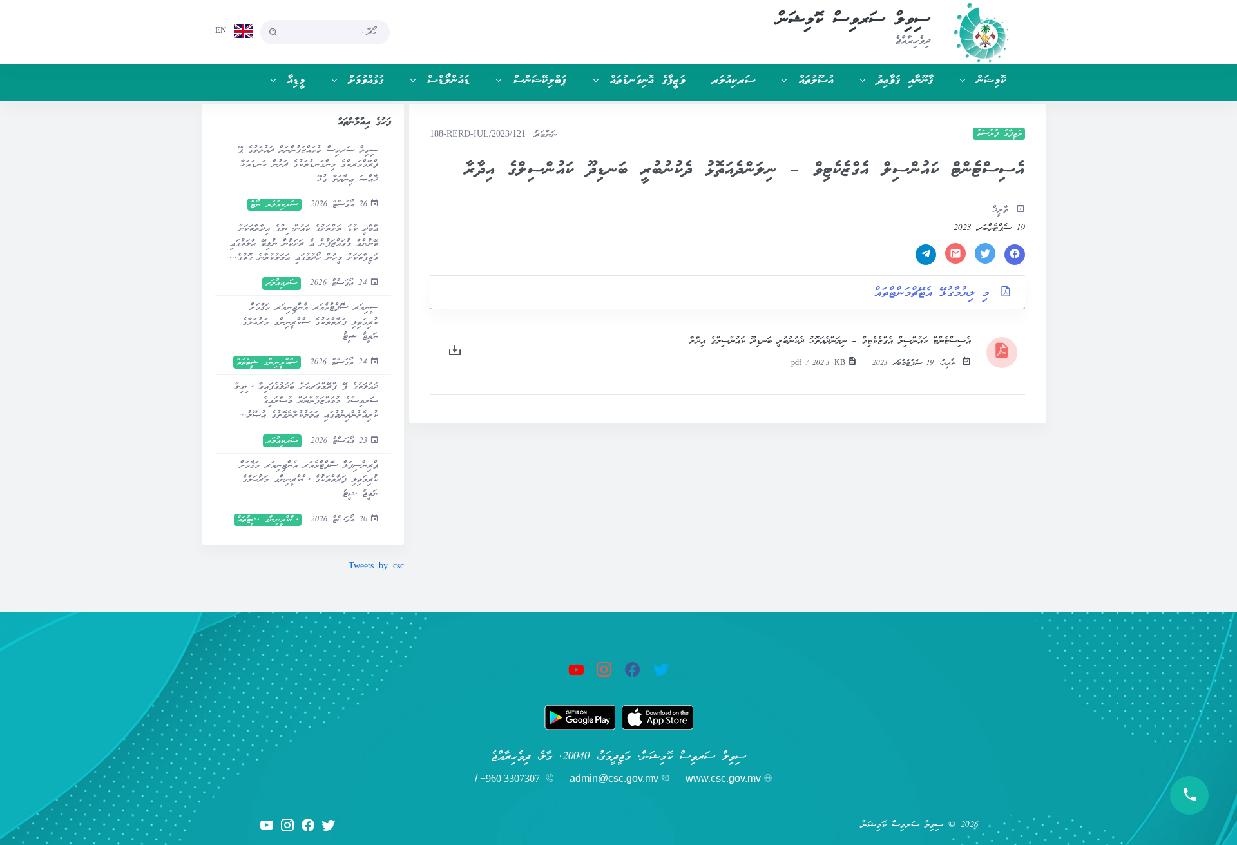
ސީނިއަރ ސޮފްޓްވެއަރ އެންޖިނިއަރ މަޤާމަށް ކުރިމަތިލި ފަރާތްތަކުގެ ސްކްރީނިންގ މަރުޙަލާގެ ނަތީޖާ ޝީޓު (310, 322)
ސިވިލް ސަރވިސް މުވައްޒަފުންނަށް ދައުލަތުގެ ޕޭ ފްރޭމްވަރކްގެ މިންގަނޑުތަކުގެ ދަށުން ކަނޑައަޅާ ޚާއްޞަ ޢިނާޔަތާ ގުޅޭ (308, 165)
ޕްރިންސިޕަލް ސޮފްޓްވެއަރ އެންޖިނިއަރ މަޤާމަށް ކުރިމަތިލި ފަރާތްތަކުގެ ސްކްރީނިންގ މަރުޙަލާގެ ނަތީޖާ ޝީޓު (309, 480)
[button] (977, 81)
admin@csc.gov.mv (614, 778)
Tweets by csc (376, 567)
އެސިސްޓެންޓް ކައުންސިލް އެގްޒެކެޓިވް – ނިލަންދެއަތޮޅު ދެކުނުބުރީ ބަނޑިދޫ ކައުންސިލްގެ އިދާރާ (830, 341)
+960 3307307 (510, 778)
